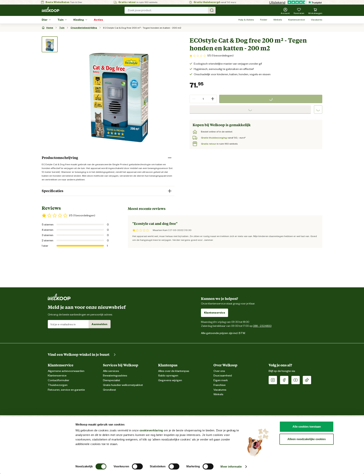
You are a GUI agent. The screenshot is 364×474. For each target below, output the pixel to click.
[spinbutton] (203, 99)
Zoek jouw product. (140, 10)
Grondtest (109, 390)
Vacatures (316, 19)
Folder (263, 19)
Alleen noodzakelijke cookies (306, 439)
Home (49, 27)
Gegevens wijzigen (170, 380)
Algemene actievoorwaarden (66, 371)
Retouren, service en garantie (66, 390)
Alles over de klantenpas (173, 371)
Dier (45, 20)
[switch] (137, 466)
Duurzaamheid (222, 376)
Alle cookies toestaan (307, 426)
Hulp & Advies (246, 19)
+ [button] (212, 98)
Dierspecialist (111, 380)
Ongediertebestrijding (84, 27)
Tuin (60, 20)
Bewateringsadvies (115, 376)
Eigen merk (220, 380)
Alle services (111, 371)
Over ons (219, 371)
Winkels (277, 19)
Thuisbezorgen (57, 385)
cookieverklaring (151, 430)
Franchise (219, 385)
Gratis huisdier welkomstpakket (123, 385)
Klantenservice (296, 19)
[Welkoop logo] (50, 9)
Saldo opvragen (168, 376)
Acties (98, 20)
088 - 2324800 (262, 326)
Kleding (78, 20)
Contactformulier (58, 380)
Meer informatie (231, 466)
